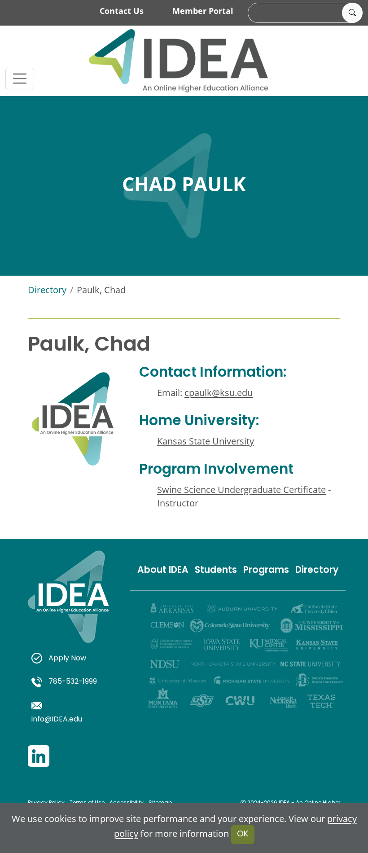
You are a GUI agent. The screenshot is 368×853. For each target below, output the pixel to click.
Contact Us (122, 10)
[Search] (352, 13)
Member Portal (202, 10)
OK (243, 834)
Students (216, 570)
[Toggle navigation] (19, 78)
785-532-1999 (72, 682)
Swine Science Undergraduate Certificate (241, 489)
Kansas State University (205, 441)
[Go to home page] (178, 60)
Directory (47, 289)
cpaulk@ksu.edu (218, 392)
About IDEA (162, 570)
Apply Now (67, 658)
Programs (266, 570)
